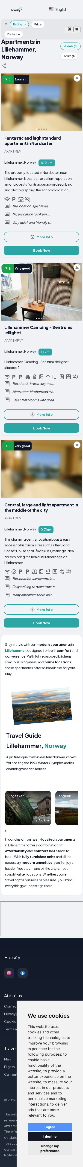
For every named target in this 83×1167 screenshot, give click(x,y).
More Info (44, 237)
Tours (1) (69, 56)
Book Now (41, 250)
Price (38, 24)
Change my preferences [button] (49, 1148)
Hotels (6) (70, 46)
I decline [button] (49, 1136)
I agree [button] (49, 1127)
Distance (13, 34)
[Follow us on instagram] (9, 973)
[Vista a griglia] (69, 29)
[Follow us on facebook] (23, 973)
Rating (19, 24)
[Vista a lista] (76, 29)
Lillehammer (15, 650)
